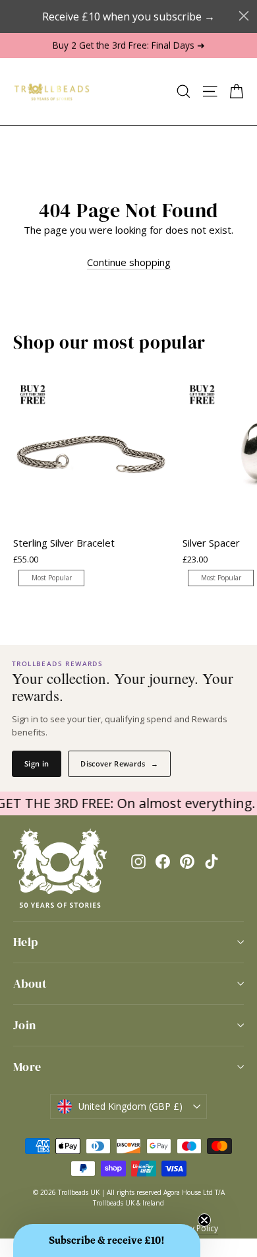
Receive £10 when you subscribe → (128, 16)
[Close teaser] (204, 1220)
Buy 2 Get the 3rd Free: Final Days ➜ (129, 45)
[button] (106, 1240)
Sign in (36, 763)
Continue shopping (129, 262)
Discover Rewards (119, 763)
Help (25, 942)
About (30, 983)
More (27, 1066)
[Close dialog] (243, 15)
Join (24, 1025)
